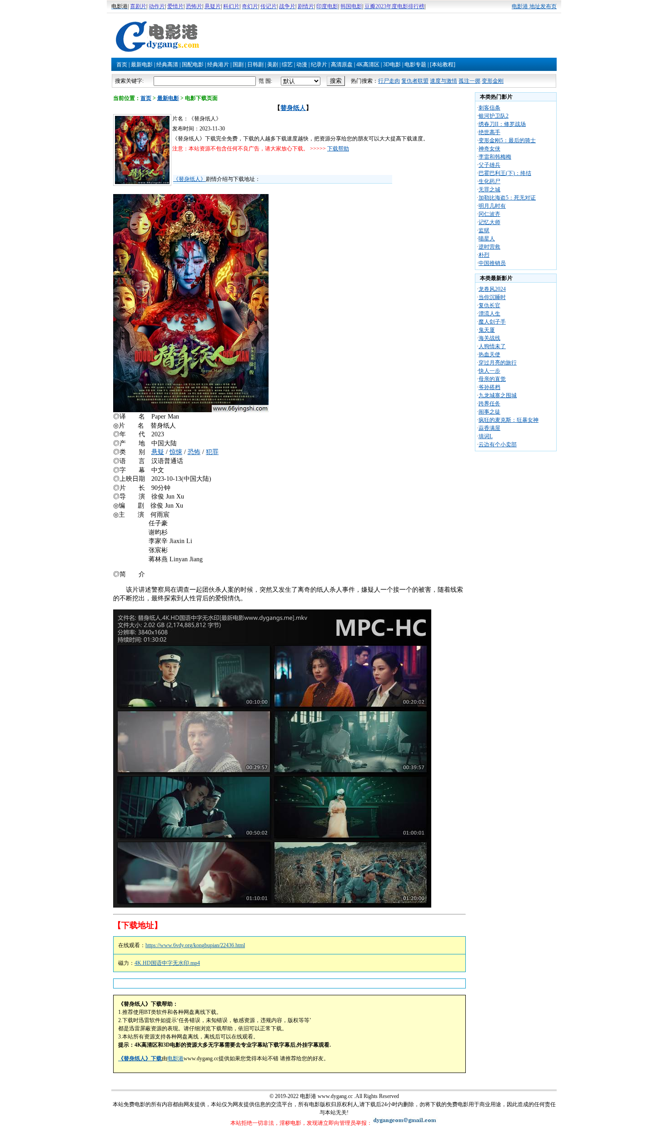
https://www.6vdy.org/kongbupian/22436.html (195, 945)
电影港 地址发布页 (534, 6)
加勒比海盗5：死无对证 (507, 198)
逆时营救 (489, 247)
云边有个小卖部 (498, 444)
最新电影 (142, 64)
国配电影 (193, 64)
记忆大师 (489, 222)
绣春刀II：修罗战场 (502, 124)
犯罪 (212, 452)
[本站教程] (442, 64)
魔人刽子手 (492, 322)
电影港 (175, 1058)
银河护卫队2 (493, 116)
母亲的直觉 (492, 379)
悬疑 (157, 452)
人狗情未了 (492, 346)
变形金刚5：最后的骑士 (507, 140)
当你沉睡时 (492, 297)
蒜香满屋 (489, 428)
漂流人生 (489, 313)
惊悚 (175, 452)
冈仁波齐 (489, 214)
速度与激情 (443, 81)
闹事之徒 (489, 412)
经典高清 (167, 64)
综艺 (287, 64)
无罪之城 (489, 189)
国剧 (238, 64)
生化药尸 (489, 181)
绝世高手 (489, 132)
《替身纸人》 (189, 179)
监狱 (484, 230)
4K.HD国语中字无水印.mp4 (167, 963)
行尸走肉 (389, 81)
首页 (121, 64)
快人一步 (489, 371)
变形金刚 (492, 81)
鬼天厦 (487, 330)
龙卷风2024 (492, 289)
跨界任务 (489, 403)
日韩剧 (255, 64)
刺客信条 (489, 108)
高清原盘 (342, 64)
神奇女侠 (489, 148)
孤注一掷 (469, 81)
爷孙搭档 (489, 387)
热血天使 (489, 354)
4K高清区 (367, 64)
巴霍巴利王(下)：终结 (505, 173)
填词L (486, 436)
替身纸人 (293, 108)
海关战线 (489, 338)
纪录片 (319, 64)
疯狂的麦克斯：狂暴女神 (508, 420)
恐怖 (194, 452)
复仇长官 (489, 305)
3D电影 (392, 64)
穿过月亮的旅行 (498, 362)
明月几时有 (492, 206)
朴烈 (484, 255)
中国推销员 (492, 263)
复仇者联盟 (415, 81)
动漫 (301, 64)
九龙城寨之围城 (498, 395)
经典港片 (218, 64)
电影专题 (415, 64)
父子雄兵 (489, 165)
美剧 (272, 64)
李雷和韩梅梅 (495, 157)
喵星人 (487, 238)
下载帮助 (338, 148)
